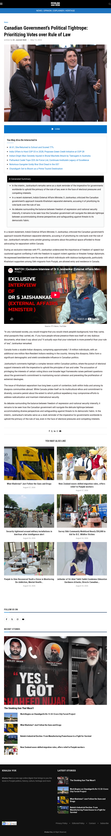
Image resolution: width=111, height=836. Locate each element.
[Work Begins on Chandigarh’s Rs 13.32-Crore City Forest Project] (11, 717)
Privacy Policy (61, 823)
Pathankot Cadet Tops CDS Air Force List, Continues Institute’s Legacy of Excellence (49, 160)
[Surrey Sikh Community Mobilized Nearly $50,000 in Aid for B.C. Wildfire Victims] (82, 511)
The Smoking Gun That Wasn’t (19, 708)
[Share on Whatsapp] (57, 431)
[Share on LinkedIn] (55, 431)
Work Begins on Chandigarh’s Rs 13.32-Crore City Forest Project (47, 714)
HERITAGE (70, 10)
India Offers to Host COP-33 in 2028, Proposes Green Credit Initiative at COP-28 (46, 151)
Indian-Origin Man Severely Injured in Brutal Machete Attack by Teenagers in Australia (50, 156)
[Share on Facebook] (49, 431)
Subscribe (104, 823)
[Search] (109, 4)
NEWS (39, 10)
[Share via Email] (60, 431)
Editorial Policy (78, 823)
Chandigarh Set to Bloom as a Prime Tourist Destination (36, 168)
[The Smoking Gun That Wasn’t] (55, 670)
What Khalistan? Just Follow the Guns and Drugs (29, 483)
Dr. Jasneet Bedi (19, 40)
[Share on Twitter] (52, 431)
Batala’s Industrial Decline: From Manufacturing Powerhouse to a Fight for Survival (55, 736)
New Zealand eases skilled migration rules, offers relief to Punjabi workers (52, 747)
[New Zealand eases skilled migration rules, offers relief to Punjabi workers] (82, 463)
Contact (92, 823)
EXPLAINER (58, 10)
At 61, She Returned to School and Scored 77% (31, 147)
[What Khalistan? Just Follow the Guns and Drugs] (29, 463)
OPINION (48, 10)
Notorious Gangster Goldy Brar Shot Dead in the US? (34, 164)
